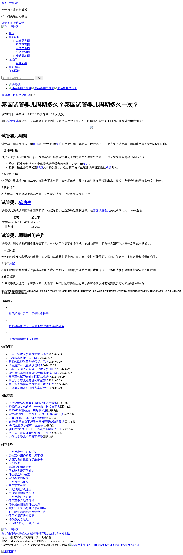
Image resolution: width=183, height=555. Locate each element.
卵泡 (40, 167)
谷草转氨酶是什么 (20, 466)
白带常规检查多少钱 (21, 493)
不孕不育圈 (23, 44)
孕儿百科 (14, 67)
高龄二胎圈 (23, 48)
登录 (4, 3)
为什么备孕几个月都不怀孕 (26, 436)
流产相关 (14, 463)
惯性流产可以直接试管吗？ (26, 365)
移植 (58, 143)
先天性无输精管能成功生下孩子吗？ (31, 384)
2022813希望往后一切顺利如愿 (28, 410)
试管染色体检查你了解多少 (26, 459)
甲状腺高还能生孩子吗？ (24, 357)
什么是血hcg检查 (19, 474)
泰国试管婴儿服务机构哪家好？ (29, 380)
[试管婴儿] (10, 26)
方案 (12, 263)
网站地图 (64, 533)
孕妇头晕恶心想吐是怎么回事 (27, 508)
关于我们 (7, 533)
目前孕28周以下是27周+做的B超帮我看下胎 (36, 414)
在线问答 (14, 59)
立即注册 (15, 3)
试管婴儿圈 (23, 40)
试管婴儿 (13, 120)
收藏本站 (18, 22)
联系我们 (18, 533)
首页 (11, 33)
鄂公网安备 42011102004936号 (91, 544)
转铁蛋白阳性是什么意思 (24, 504)
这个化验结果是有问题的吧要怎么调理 (33, 402)
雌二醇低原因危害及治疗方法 (27, 511)
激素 (86, 163)
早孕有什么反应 (19, 481)
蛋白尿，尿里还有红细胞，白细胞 (30, 432)
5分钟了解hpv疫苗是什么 (24, 523)
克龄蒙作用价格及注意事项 (26, 455)
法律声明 (41, 533)
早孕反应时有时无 (20, 496)
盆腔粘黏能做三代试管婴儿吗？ (29, 361)
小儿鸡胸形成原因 (20, 489)
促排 (36, 143)
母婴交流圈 (23, 52)
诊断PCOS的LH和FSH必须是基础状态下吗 (35, 429)
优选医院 (14, 70)
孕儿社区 (14, 37)
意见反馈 (53, 533)
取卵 (109, 167)
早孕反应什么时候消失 (23, 451)
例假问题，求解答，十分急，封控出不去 (34, 406)
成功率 (25, 202)
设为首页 (7, 22)
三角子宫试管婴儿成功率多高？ (29, 354)
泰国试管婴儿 (101, 210)
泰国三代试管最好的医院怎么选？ (30, 376)
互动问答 (21, 63)
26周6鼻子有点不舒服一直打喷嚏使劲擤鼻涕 (36, 421)
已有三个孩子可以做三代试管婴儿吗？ (33, 369)
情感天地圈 (23, 55)
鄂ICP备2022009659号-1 (124, 544)
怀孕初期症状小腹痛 (21, 515)
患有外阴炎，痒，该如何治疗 (27, 417)
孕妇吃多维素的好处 (21, 470)
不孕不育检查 (17, 485)
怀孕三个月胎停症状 (21, 500)
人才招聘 (30, 533)
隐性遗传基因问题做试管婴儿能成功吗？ (34, 372)
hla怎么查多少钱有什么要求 (26, 425)
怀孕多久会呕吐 (19, 519)
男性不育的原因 (19, 478)
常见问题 (24, 94)
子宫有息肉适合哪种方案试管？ (29, 387)
